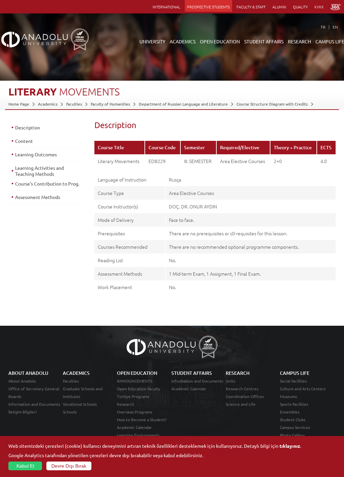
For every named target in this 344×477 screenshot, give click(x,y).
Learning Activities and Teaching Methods (39, 171)
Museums (288, 396)
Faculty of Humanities (110, 104)
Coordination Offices (245, 396)
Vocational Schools (80, 404)
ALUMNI (279, 6)
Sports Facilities (294, 404)
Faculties (74, 104)
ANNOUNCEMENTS (134, 381)
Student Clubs (292, 419)
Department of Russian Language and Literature (183, 104)
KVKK (319, 6)
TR (323, 27)
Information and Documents (34, 404)
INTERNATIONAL (166, 6)
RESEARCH (299, 41)
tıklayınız (290, 446)
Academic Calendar (134, 427)
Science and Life (241, 404)
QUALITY (300, 6)
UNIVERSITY (152, 41)
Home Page (18, 104)
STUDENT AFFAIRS (264, 41)
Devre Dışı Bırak (68, 466)
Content (24, 141)
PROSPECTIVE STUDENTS (208, 6)
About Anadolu (22, 381)
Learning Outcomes (36, 154)
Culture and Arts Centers (303, 388)
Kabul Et (25, 466)
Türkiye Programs (133, 396)
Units (230, 381)
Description (27, 127)
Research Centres (242, 388)
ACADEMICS (183, 41)
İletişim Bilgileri (22, 411)
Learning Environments (138, 435)
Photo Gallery (292, 435)
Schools (70, 411)
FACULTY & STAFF (251, 6)
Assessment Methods (37, 197)
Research (125, 404)
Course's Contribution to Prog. (47, 184)
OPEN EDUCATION (220, 41)
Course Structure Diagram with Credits (272, 104)
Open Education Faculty (138, 388)
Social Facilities (293, 381)
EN (335, 27)
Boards (14, 396)
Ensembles (289, 411)
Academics (47, 104)
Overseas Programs (134, 411)
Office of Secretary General (33, 388)
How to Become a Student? (142, 419)
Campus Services (295, 427)
